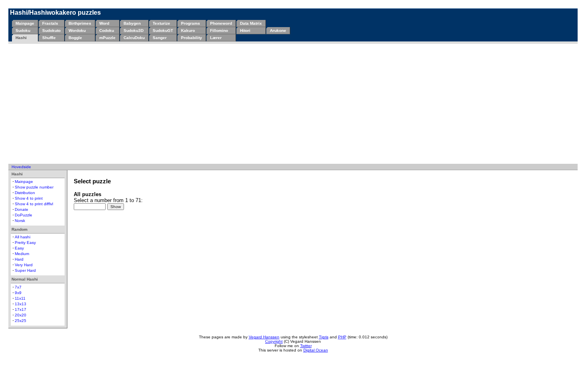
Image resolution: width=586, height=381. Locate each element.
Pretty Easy (25, 242)
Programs (190, 23)
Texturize (161, 23)
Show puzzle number (34, 187)
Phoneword (221, 23)
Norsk (20, 220)
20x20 (20, 315)
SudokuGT (163, 30)
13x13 (20, 304)
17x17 (20, 309)
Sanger (160, 37)
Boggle (75, 37)
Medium (22, 253)
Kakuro (188, 30)
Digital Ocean (315, 350)
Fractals (50, 23)
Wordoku (77, 30)
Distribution (25, 192)
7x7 (18, 287)
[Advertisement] (293, 103)
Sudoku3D (134, 30)
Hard (19, 259)
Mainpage (25, 23)
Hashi (21, 37)
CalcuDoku (134, 37)
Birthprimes (80, 23)
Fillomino (219, 30)
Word (104, 23)
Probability (191, 37)
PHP (342, 337)
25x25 (20, 320)
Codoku (106, 30)
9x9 (18, 293)
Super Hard (25, 270)
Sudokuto (51, 30)
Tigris (323, 337)
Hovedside (21, 167)
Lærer (216, 37)
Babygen (132, 23)
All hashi (22, 237)
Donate (21, 209)
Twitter (306, 346)
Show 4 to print (29, 198)
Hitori (245, 30)
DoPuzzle (23, 215)
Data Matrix (251, 23)
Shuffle (49, 37)
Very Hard (24, 265)
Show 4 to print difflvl (34, 204)
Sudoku (23, 30)
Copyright (274, 341)
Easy (19, 248)
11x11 (20, 298)
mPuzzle (107, 37)
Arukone (278, 30)
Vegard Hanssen (264, 337)
